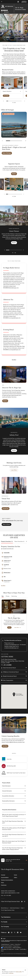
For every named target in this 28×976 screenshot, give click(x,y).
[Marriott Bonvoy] (23, 2)
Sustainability (6, 552)
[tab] (7, 541)
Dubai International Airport (9, 667)
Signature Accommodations (7, 880)
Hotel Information (6, 786)
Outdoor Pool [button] (7, 560)
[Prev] (3, 101)
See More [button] (24, 64)
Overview (3, 874)
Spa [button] (5, 576)
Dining (2, 882)
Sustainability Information (8, 801)
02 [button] (15, 425)
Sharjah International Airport (10, 676)
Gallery (22, 39)
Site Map (17, 949)
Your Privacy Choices (7, 947)
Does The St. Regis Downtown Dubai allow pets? (12, 822)
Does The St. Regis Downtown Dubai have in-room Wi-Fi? (13, 835)
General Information (7, 791)
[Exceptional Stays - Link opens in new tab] (14, 125)
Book (9, 627)
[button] (18, 2)
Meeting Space (7, 572)
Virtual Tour (5, 508)
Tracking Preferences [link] (5, 944)
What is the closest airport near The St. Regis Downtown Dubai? (13, 842)
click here (11, 973)
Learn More (14, 470)
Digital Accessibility (16, 947)
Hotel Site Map (23, 949)
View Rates (6, 95)
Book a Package (7, 153)
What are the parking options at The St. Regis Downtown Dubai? (13, 828)
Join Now (5, 746)
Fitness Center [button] (7, 580)
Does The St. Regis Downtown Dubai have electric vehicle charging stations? (12, 848)
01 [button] (13, 196)
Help (2, 950)
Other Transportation (8, 680)
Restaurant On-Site (8, 556)
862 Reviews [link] (6, 11)
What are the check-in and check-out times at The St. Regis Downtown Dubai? (13, 815)
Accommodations (4, 877)
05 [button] (15, 252)
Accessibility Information (8, 796)
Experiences (3, 885)
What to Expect (6, 524)
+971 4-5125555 (7, 665)
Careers (11, 944)
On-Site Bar (6, 564)
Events (15, 874)
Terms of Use (17, 944)
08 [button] (15, 196)
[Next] (24, 101)
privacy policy (19, 971)
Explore (14, 173)
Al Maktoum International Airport (11, 672)
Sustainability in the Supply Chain (7, 949)
